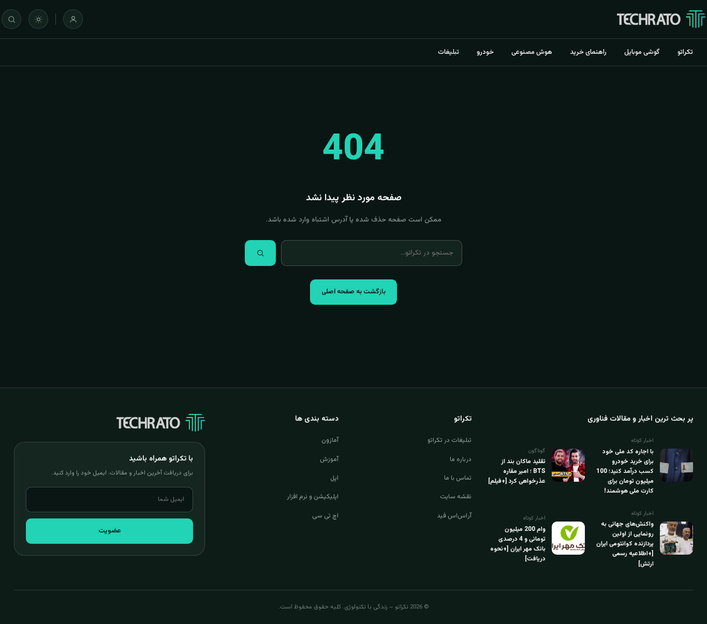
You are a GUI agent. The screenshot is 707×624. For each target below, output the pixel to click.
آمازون (329, 440)
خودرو (485, 52)
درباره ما (461, 459)
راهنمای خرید (588, 52)
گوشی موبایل (642, 52)
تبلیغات (448, 52)
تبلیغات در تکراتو (450, 440)
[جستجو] (11, 19)
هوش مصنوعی (531, 52)
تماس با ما (458, 478)
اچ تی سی (325, 516)
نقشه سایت (456, 497)
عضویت (109, 531)
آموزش (329, 459)
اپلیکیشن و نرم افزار (312, 497)
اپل (334, 478)
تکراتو (685, 52)
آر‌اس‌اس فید (454, 516)
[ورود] (73, 19)
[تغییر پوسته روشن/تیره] (38, 19)
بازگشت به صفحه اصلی (353, 292)
